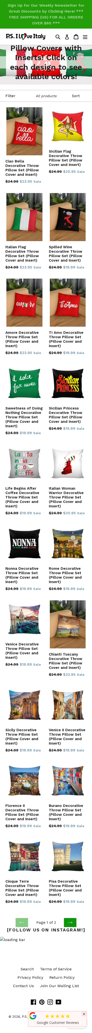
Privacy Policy (30, 977)
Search (27, 969)
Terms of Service (56, 969)
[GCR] (32, 1015)
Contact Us (23, 985)
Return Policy (62, 977)
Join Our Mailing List (59, 985)
